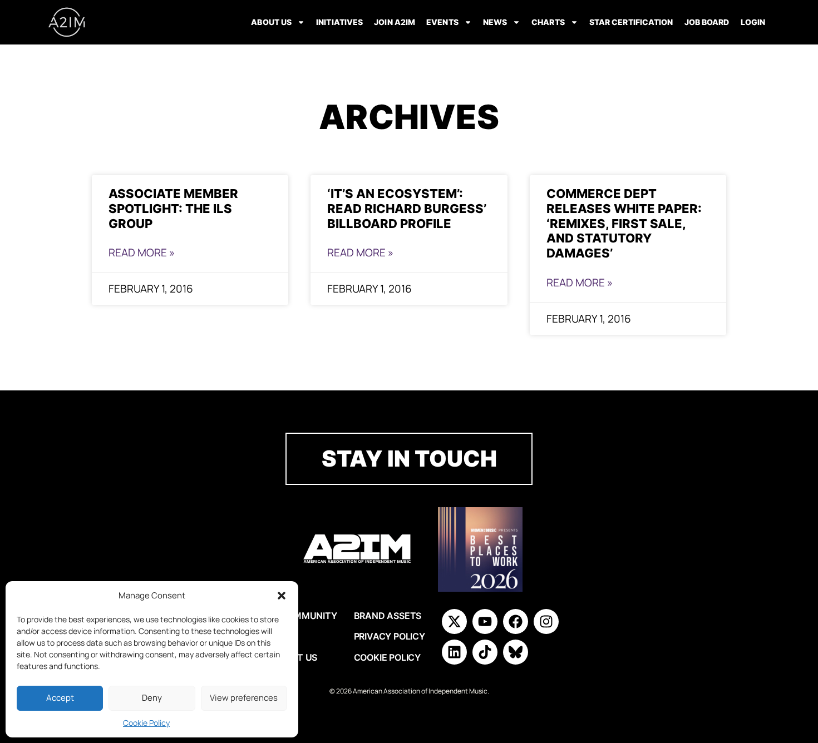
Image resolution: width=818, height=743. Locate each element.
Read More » (142, 252)
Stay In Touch (409, 458)
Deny (152, 698)
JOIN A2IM (394, 22)
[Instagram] (546, 621)
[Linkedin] (454, 652)
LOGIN (753, 22)
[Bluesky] (515, 652)
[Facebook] (515, 621)
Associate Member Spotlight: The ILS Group (173, 208)
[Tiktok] (484, 652)
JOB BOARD (707, 22)
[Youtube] (484, 621)
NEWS (495, 22)
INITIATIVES (339, 22)
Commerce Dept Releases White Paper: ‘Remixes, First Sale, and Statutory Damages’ (624, 223)
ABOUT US (271, 22)
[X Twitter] (454, 621)
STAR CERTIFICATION (631, 22)
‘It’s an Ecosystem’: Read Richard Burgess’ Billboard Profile (406, 208)
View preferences (244, 698)
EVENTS (442, 22)
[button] (281, 595)
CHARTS (548, 22)
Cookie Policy (146, 722)
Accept (60, 698)
